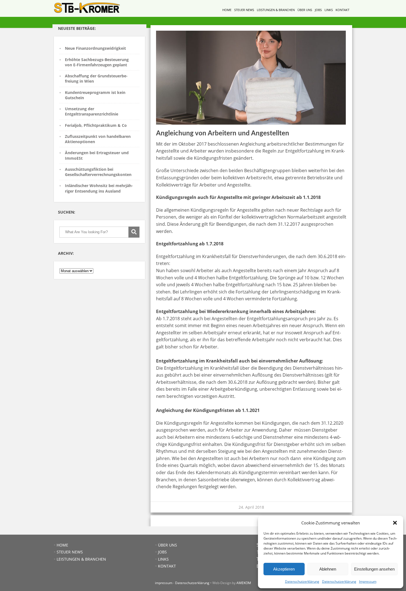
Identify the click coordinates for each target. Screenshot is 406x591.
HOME (226, 10)
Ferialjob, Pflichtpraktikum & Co (96, 125)
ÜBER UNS (304, 10)
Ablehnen (327, 569)
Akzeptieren (284, 569)
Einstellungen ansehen (374, 569)
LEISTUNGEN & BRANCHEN (276, 10)
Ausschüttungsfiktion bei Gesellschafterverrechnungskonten (98, 172)
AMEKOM (243, 583)
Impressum (367, 581)
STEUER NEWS (244, 10)
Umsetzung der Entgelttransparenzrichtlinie (91, 111)
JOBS (318, 10)
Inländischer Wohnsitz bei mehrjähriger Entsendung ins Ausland (99, 188)
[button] (395, 523)
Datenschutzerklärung (302, 581)
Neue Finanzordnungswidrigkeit (95, 48)
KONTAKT (342, 10)
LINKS (329, 10)
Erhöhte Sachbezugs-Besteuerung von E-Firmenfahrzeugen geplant (97, 62)
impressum (163, 583)
